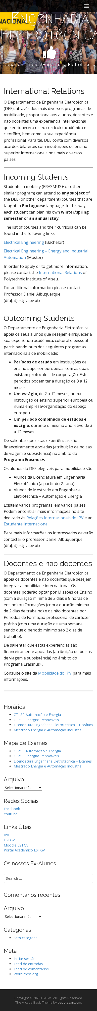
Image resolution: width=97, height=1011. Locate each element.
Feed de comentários (31, 969)
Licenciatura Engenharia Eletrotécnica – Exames (53, 761)
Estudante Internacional (26, 524)
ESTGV (9, 840)
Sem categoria (26, 937)
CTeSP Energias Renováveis (36, 719)
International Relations (60, 272)
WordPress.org (26, 974)
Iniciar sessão (25, 958)
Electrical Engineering (24, 242)
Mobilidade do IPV (55, 673)
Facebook (12, 808)
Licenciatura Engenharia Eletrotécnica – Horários (53, 724)
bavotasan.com (69, 1002)
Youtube (11, 814)
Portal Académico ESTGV (24, 850)
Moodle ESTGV (16, 845)
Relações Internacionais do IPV (55, 517)
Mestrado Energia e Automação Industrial (48, 730)
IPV (6, 835)
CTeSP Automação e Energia (37, 714)
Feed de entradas (28, 963)
